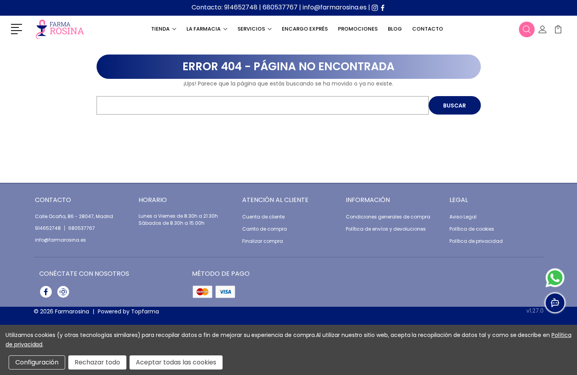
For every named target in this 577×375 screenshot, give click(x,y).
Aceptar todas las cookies (176, 362)
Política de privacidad (476, 241)
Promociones (358, 29)
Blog (395, 29)
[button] (18, 28)
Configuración (36, 362)
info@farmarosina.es (335, 7)
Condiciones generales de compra (388, 216)
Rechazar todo (97, 362)
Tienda (160, 29)
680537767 (280, 7)
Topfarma (145, 311)
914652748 (240, 7)
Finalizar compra (262, 241)
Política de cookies (471, 229)
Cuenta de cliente (263, 216)
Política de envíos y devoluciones (386, 229)
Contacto (427, 29)
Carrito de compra (264, 229)
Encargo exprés (305, 29)
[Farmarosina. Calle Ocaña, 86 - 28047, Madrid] (60, 29)
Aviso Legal (463, 216)
